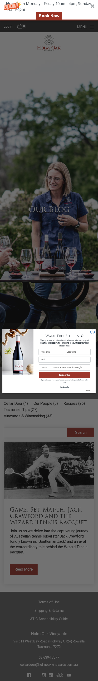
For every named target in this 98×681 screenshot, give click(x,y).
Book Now (49, 16)
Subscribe (64, 375)
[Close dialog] (92, 332)
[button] (49, 10)
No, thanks (64, 386)
